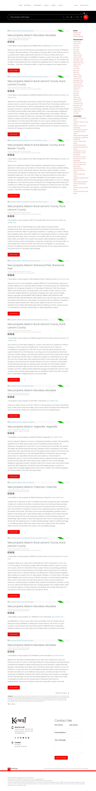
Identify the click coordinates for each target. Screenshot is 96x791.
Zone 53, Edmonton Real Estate (37, 701)
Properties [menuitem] (27, 5)
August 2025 (77, 65)
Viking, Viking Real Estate (61, 700)
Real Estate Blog (78, 36)
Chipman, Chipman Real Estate (21, 491)
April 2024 (76, 95)
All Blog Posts (77, 32)
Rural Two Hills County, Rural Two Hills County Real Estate (79, 164)
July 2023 (76, 113)
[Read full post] (38, 32)
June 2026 (76, 47)
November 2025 (78, 61)
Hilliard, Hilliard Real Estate (16, 697)
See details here (57, 46)
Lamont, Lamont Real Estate (42, 697)
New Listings (76, 34)
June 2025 (76, 68)
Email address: (60, 732)
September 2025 (78, 63)
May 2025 (76, 70)
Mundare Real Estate (52, 697)
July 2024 (76, 90)
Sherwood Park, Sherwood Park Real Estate (24, 273)
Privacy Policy (68, 768)
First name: (59, 725)
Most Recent (77, 41)
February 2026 (77, 55)
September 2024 (78, 86)
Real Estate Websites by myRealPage (80, 768)
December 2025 (78, 59)
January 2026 (77, 57)
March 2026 (76, 53)
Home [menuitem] (20, 5)
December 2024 (78, 80)
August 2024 (77, 88)
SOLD (87, 13)
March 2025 (76, 74)
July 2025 (76, 67)
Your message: (60, 740)
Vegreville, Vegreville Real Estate (21, 431)
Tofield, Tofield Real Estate (37, 700)
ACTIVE (81, 13)
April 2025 (76, 72)
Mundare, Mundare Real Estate (21, 39)
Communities (37, 5)
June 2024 (76, 92)
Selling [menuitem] (53, 5)
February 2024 (77, 99)
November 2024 (78, 82)
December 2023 (78, 103)
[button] (15, 737)
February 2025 (77, 76)
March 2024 (76, 97)
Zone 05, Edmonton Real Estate (25, 701)
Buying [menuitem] (46, 5)
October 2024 (77, 84)
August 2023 (77, 111)
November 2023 (78, 105)
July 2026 (76, 45)
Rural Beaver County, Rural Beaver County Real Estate (26, 153)
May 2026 (76, 49)
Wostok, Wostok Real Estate (13, 701)
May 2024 (76, 94)
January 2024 (77, 101)
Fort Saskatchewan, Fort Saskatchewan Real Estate (80, 131)
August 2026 (77, 43)
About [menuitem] (60, 5)
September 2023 (78, 109)
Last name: (73, 725)
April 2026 (76, 51)
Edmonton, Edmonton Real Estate (45, 696)
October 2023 (77, 107)
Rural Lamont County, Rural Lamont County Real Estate (27, 89)
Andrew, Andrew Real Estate (19, 696)
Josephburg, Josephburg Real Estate (29, 697)
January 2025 (77, 78)
